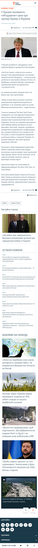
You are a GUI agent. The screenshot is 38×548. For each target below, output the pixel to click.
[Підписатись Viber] (25, 525)
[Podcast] (7, 529)
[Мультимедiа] (21, 545)
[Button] (15, 28)
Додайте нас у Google (9, 545)
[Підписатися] (12, 529)
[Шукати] (34, 545)
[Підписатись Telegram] (30, 525)
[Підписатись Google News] (7, 525)
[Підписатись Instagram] (21, 525)
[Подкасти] (27, 545)
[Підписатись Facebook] (3, 525)
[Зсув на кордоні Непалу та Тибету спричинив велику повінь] (19, 487)
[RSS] (3, 529)
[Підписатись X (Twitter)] (12, 525)
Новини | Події (7, 8)
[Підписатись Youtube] (16, 525)
